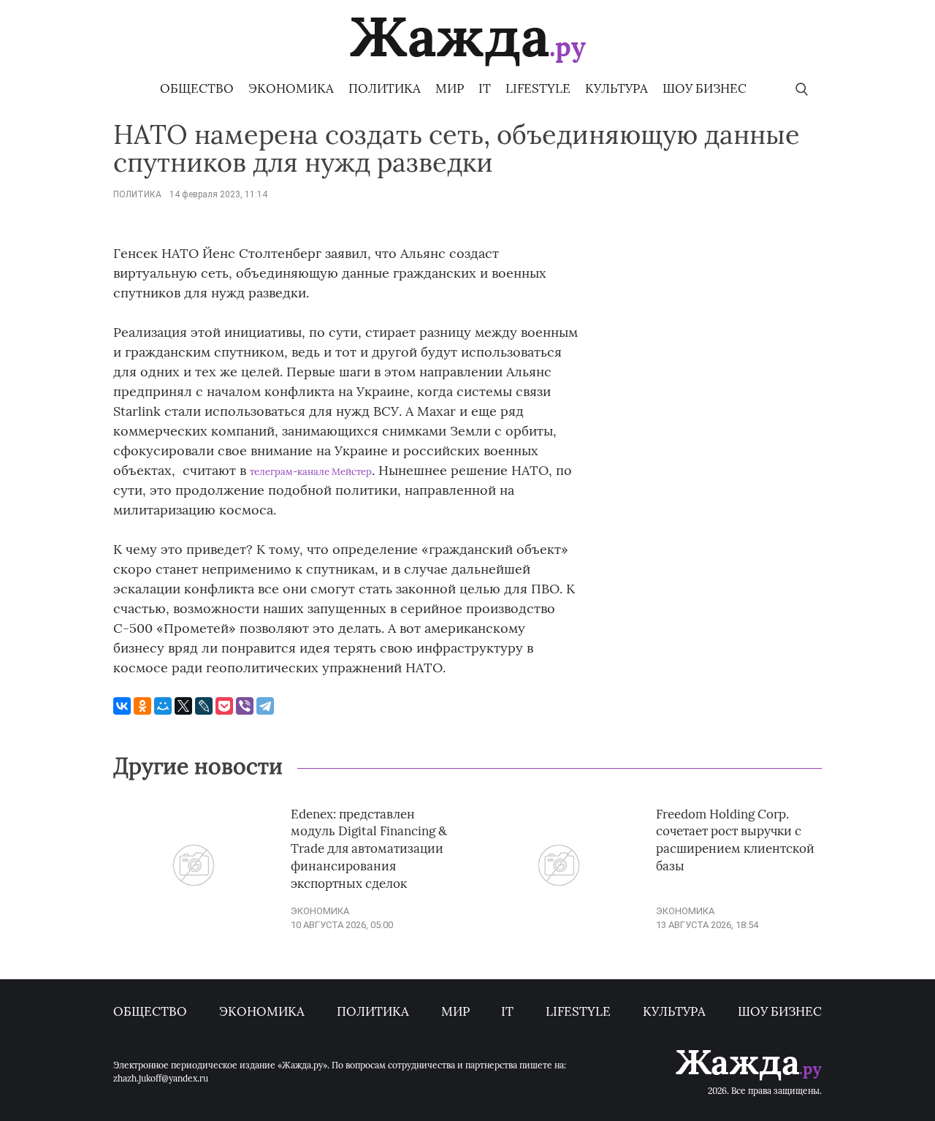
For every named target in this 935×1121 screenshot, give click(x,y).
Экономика (291, 88)
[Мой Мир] (163, 706)
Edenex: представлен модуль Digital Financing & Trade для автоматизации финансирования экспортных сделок (369, 849)
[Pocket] (224, 706)
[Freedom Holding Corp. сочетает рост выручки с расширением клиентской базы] (558, 921)
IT (484, 88)
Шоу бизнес (705, 88)
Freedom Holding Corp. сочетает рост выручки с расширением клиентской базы (735, 840)
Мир (449, 88)
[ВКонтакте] (122, 706)
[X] (183, 706)
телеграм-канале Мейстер (311, 472)
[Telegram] (265, 706)
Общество (197, 88)
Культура (616, 88)
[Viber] (244, 706)
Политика (384, 88)
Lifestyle (537, 88)
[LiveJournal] (204, 706)
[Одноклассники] (142, 706)
